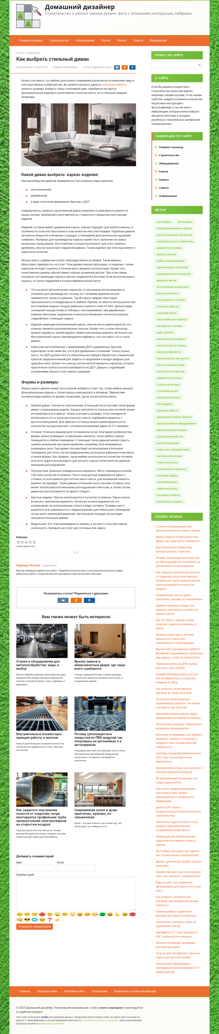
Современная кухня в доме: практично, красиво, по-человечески (96, 813)
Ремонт (122, 40)
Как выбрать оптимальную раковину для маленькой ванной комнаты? (177, 901)
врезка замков (166, 254)
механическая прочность (173, 358)
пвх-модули (164, 404)
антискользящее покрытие (174, 234)
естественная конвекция (172, 286)
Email (60, 862)
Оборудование (85, 40)
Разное (105, 40)
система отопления (169, 456)
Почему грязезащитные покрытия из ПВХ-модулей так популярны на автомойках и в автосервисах (98, 739)
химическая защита (170, 501)
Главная (25, 991)
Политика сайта (74, 991)
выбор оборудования (170, 260)
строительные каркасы (172, 469)
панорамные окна (168, 397)
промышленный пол (170, 436)
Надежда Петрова (28, 565)
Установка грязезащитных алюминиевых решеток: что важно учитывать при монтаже (178, 703)
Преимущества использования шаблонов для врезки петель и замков (175, 840)
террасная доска (167, 488)
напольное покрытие (170, 371)
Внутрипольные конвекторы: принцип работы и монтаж (39, 736)
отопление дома (167, 391)
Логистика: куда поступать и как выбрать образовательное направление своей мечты (177, 826)
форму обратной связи (51, 1023)
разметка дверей (168, 443)
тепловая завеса (167, 475)
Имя (19, 862)
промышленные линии (172, 430)
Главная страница (31, 40)
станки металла (167, 462)
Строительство (59, 40)
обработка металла (169, 378)
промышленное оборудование (176, 423)
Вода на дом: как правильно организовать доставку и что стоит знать (178, 886)
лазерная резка (166, 312)
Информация (158, 40)
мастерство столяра (169, 325)
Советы (138, 40)
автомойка (164, 221)
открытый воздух (168, 384)
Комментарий (25, 874)
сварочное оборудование (173, 449)
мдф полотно (165, 332)
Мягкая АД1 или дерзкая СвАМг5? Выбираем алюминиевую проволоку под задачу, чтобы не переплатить (179, 653)
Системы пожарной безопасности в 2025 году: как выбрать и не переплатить (178, 757)
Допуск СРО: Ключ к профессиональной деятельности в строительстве (178, 811)
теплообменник (167, 482)
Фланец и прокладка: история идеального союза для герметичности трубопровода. (175, 639)
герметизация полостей (172, 267)
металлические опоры (171, 345)
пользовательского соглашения (100, 1020)
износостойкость (168, 293)
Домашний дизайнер (80, 7)
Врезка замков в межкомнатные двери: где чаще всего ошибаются (99, 665)
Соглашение (99, 991)
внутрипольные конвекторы (175, 241)
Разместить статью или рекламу (135, 991)
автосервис (185, 221)
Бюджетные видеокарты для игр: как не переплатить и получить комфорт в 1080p (177, 678)
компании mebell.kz (114, 84)
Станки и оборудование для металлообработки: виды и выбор (38, 665)
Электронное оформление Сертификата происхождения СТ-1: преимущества (178, 968)
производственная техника (174, 417)
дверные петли (166, 280)
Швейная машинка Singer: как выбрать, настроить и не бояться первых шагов (177, 609)
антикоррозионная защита (174, 228)
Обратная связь (47, 991)
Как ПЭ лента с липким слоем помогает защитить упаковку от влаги (176, 624)
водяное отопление (169, 247)
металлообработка (169, 352)
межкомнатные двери (171, 339)
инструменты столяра (171, 299)
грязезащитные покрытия (174, 273)
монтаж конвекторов (170, 365)
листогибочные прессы (172, 319)
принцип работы (167, 410)
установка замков (168, 495)
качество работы (168, 306)
